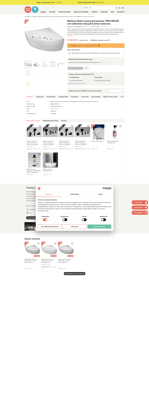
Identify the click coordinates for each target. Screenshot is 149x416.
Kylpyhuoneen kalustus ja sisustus (46, 16)
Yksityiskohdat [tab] (74, 194)
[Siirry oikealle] (123, 96)
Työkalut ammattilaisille (81, 12)
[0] (120, 8)
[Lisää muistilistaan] (86, 68)
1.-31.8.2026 (49, 2)
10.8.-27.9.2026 (91, 2)
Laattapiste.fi (27, 16)
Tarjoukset (52, 12)
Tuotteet (43, 12)
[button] (140, 213)
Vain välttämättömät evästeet (49, 226)
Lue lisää (70, 36)
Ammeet (58, 16)
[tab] (29, 96)
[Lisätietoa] (109, 40)
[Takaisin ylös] (146, 413)
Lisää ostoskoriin (76, 68)
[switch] (64, 219)
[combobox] (94, 53)
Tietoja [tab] (100, 194)
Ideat (112, 12)
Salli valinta (74, 226)
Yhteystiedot (121, 12)
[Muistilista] (116, 8)
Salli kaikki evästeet (99, 226)
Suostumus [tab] (48, 194)
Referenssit (104, 12)
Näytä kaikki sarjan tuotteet (74, 273)
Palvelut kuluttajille (64, 12)
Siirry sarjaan (31, 218)
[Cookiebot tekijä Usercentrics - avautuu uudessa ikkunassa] (103, 188)
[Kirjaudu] (123, 8)
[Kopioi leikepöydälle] (86, 26)
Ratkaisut (95, 12)
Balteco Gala (103, 26)
